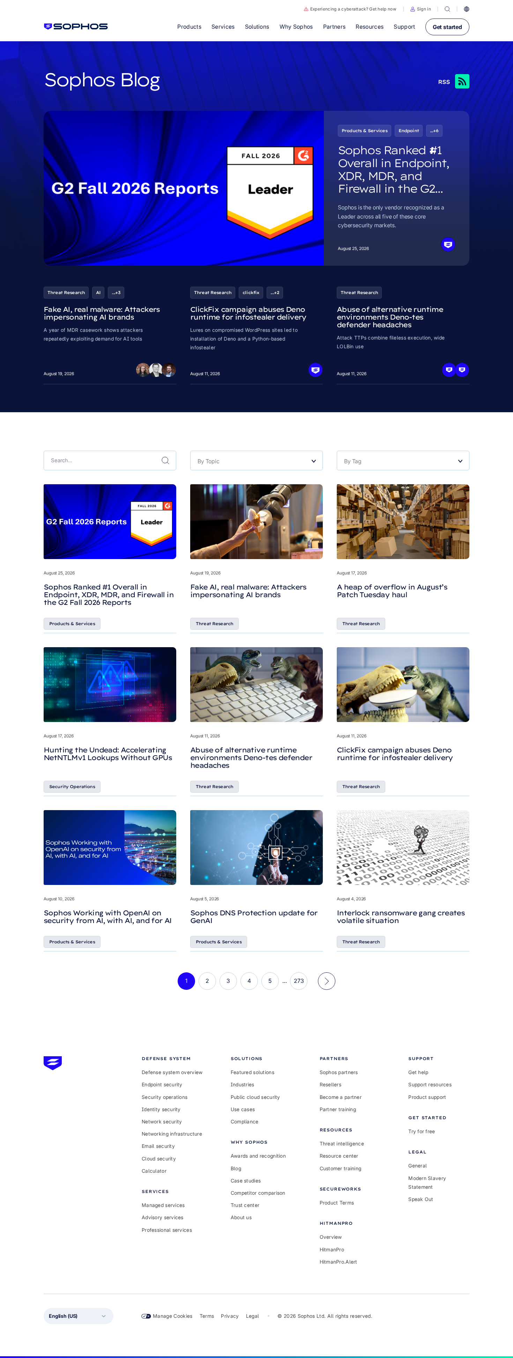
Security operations (164, 1097)
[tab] (172, 1058)
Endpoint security (162, 1084)
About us (241, 1217)
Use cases (243, 1109)
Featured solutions (252, 1072)
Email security (158, 1146)
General (417, 1165)
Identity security (161, 1109)
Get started (447, 26)
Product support (427, 1097)
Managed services (163, 1205)
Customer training (341, 1168)
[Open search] (447, 9)
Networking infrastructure (172, 1134)
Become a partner (341, 1097)
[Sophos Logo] (76, 26)
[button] (420, 9)
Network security (162, 1121)
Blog (236, 1168)
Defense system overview (172, 1072)
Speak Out (420, 1199)
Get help (418, 1072)
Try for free (421, 1131)
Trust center (245, 1205)
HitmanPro (332, 1249)
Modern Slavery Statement (427, 1182)
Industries (242, 1084)
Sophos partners (339, 1072)
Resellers (331, 1084)
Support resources (430, 1084)
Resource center (339, 1156)
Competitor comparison (258, 1193)
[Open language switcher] (466, 9)
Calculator (154, 1171)
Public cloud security (255, 1097)
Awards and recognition (258, 1156)
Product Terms (337, 1203)
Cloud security (159, 1159)
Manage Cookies (173, 1316)
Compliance (245, 1121)
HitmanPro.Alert (338, 1262)
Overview (331, 1237)
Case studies (246, 1181)
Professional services (167, 1230)
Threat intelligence (342, 1143)
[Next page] (326, 981)
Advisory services (163, 1217)
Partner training (338, 1109)
